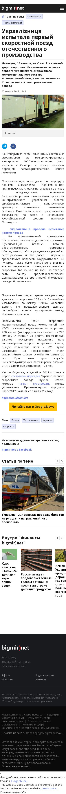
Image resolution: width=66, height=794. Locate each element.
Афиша (6, 675)
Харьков (47, 420)
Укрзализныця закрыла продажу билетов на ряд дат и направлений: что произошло (33, 518)
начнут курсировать (34, 383)
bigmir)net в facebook (17, 449)
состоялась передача (25, 376)
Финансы (40, 679)
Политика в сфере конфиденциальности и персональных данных (30, 726)
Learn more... (50, 788)
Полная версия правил (16, 766)
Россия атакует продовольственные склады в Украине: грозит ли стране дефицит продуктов (36, 581)
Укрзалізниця (30, 420)
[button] (57, 461)
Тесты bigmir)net (12, 22)
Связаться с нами (13, 718)
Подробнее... (19, 781)
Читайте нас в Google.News (33, 407)
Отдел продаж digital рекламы (44, 733)
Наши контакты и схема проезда (22, 714)
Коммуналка (34, 16)
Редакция (53, 714)
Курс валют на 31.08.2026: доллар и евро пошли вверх (9, 574)
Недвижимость (44, 675)
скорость (8, 426)
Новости (7, 679)
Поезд (15, 420)
